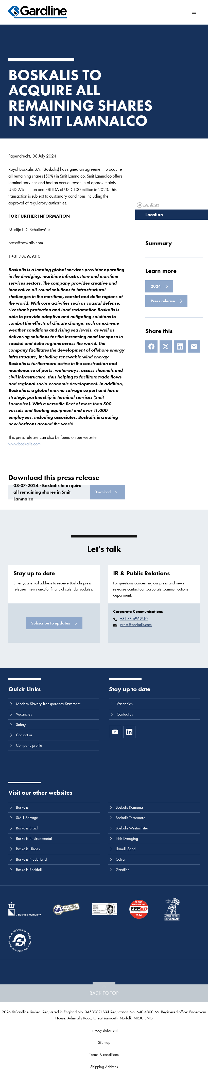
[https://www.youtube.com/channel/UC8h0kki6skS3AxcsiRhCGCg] (115, 732)
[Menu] (194, 12)
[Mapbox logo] (148, 205)
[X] (166, 346)
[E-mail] (194, 346)
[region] (171, 174)
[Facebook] (151, 346)
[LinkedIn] (180, 346)
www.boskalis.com (24, 444)
